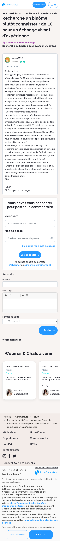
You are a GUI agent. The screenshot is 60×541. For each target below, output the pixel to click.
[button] (6, 295)
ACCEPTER (41, 535)
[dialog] (30, 503)
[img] (52, 238)
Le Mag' (7, 443)
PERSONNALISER (17, 535)
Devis (33, 443)
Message (7, 290)
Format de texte (10, 316)
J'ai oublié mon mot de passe (38, 246)
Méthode (8, 432)
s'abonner (15, 265)
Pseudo (6, 279)
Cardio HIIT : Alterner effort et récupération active (19, 378)
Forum (36, 417)
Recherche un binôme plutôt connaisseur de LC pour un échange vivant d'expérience (32, 425)
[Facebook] (9, 456)
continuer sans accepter (46, 468)
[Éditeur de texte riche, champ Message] (30, 303)
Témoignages (11, 449)
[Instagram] (4, 456)
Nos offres (36, 432)
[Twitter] (14, 456)
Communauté (21, 417)
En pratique (9, 438)
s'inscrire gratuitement (37, 265)
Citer (8, 187)
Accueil (7, 417)
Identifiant (11, 216)
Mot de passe (14, 231)
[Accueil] (10, 5)
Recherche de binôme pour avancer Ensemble (29, 420)
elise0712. (17, 58)
